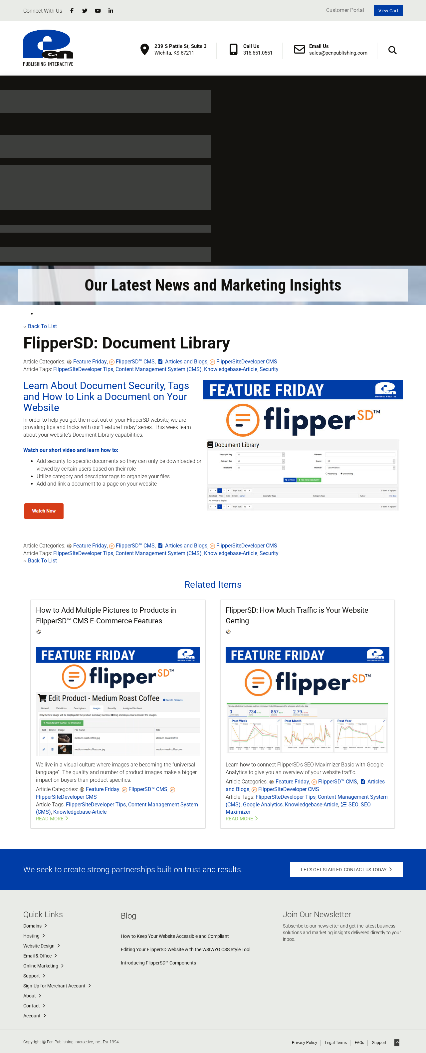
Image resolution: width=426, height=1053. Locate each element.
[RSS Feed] (37, 314)
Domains (33, 926)
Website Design (39, 945)
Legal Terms (336, 1042)
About (30, 995)
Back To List (42, 326)
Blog (128, 916)
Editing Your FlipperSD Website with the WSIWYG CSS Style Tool (185, 949)
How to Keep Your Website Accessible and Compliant (175, 936)
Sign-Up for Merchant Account (55, 985)
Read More (50, 819)
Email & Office (38, 955)
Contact (32, 1005)
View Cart (388, 10)
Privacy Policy (304, 1042)
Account (32, 1015)
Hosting (32, 936)
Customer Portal (345, 10)
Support (32, 975)
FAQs (359, 1042)
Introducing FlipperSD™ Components (158, 962)
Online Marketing (41, 965)
